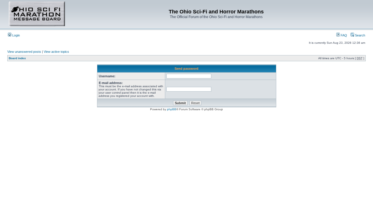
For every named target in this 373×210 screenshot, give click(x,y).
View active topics (56, 51)
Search (359, 35)
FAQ (343, 35)
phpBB (171, 109)
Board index (17, 58)
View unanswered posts (24, 51)
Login (15, 35)
